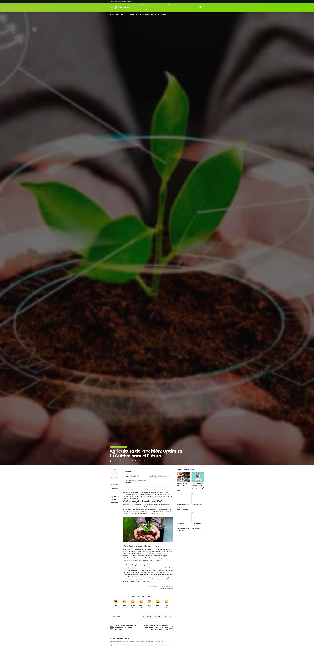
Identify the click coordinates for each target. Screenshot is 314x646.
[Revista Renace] (123, 7)
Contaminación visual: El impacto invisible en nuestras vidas (114, 499)
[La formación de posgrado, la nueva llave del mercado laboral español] (198, 517)
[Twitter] (116, 473)
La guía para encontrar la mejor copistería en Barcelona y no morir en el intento (183, 527)
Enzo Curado (115, 460)
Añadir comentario (154, 460)
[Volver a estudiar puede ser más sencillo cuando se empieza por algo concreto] (183, 477)
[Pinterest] (112, 478)
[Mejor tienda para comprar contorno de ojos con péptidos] (198, 498)
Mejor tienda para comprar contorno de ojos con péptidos (198, 506)
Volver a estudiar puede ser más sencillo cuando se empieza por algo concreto (182, 487)
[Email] (116, 478)
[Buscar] (203, 7)
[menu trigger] (112, 7)
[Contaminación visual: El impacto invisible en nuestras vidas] (114, 490)
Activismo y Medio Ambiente (118, 446)
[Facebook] (112, 473)
